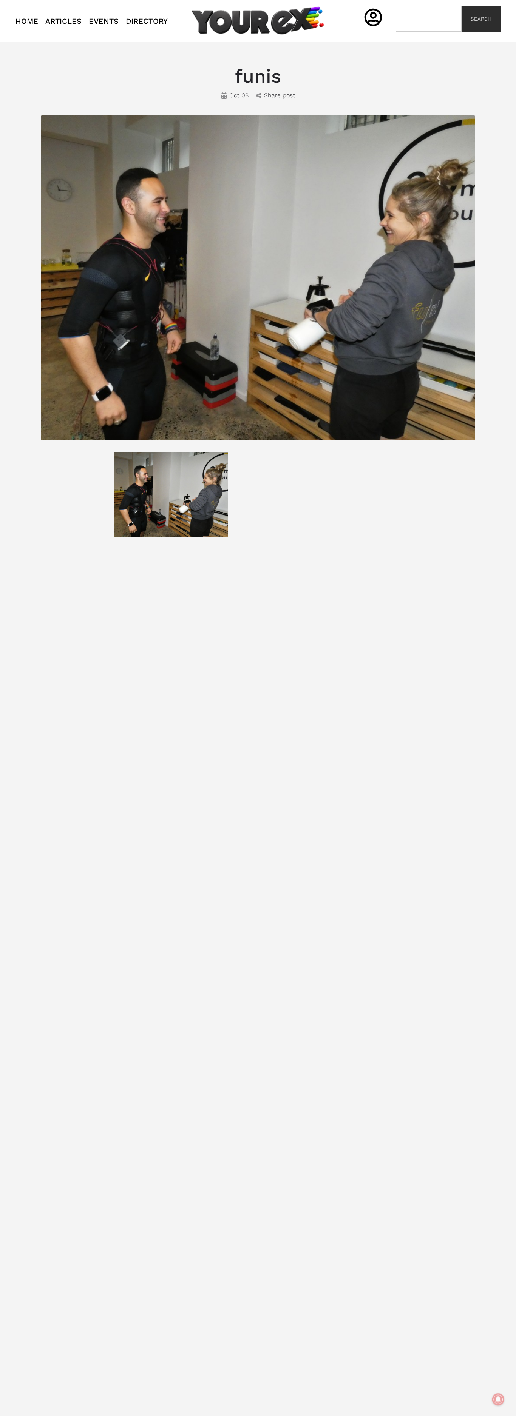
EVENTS (104, 21)
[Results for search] (429, 36)
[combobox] (429, 19)
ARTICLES (63, 21)
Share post (279, 95)
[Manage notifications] (498, 1399)
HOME (26, 21)
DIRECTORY (147, 21)
